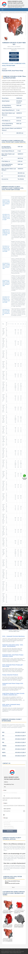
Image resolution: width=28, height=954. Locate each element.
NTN (3, 739)
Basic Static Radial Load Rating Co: (8, 114)
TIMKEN (4, 745)
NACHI (4, 752)
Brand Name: (5, 98)
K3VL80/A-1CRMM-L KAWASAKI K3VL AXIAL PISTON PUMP (6, 283)
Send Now (10, 831)
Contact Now (14, 53)
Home (2, 12)
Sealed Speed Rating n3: (8, 110)
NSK (3, 732)
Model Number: (6, 101)
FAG (3, 742)
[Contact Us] (24, 477)
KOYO (3, 749)
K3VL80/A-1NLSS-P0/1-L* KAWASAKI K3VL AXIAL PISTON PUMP (6, 217)
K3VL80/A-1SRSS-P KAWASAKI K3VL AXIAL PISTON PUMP (6, 312)
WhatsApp (14, 56)
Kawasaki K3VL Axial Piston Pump (15, 12)
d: (2, 133)
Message (5, 818)
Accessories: (5, 179)
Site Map (14, 949)
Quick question (7, 808)
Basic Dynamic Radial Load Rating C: (9, 129)
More (13, 887)
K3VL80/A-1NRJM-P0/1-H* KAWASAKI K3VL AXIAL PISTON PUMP (6, 299)
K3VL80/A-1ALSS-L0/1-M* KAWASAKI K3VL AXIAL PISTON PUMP (6, 249)
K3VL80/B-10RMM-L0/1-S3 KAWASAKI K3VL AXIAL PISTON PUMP (6, 232)
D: (2, 176)
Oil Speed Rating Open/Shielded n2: (7, 106)
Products (6, 12)
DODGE (4, 756)
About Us (3, 949)
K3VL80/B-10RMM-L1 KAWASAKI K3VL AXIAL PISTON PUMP (6, 266)
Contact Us (8, 949)
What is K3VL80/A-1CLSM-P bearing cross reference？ (14, 49)
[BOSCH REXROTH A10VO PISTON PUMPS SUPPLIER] (4, 3)
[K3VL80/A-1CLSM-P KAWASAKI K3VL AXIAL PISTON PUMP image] (14, 27)
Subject (5, 803)
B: (2, 118)
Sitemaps (18, 949)
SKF (3, 735)
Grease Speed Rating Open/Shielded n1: (7, 124)
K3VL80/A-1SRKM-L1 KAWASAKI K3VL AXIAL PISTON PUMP (6, 202)
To (4, 795)
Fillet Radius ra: (6, 120)
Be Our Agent (14, 60)
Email (4, 790)
